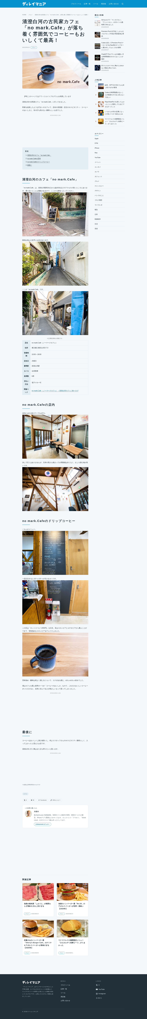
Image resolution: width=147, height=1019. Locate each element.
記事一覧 (87, 4)
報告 (96, 209)
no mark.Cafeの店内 (34, 158)
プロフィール (76, 4)
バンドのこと (99, 195)
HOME (24, 14)
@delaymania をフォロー (43, 824)
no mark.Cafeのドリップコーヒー (38, 162)
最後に (29, 165)
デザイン (98, 190)
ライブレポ (98, 205)
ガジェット (98, 176)
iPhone (97, 148)
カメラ (97, 172)
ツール (95, 4)
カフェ (25, 794)
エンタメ (98, 167)
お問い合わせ (114, 4)
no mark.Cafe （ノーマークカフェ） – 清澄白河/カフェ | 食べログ (55, 391)
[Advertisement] (55, 131)
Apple (96, 138)
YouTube (97, 157)
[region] (55, 366)
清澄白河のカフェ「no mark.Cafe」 (39, 155)
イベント (98, 162)
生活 (96, 224)
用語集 (103, 4)
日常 (96, 214)
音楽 (96, 228)
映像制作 (98, 219)
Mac (96, 153)
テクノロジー (99, 186)
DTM (96, 143)
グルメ (30, 14)
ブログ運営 (98, 200)
